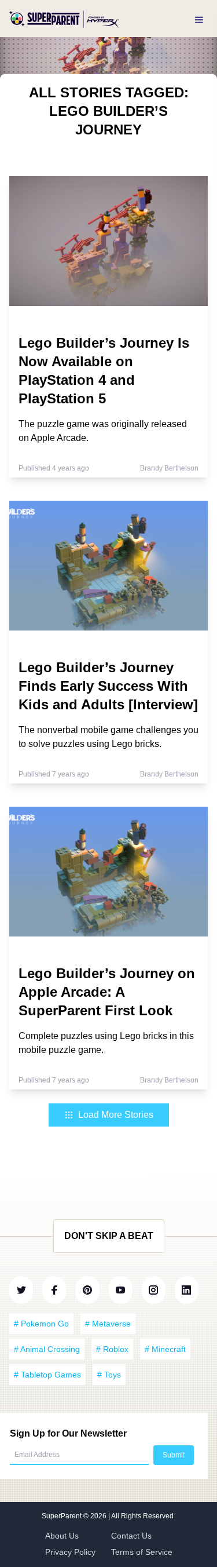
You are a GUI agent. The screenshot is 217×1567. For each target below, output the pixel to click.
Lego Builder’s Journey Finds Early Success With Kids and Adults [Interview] (108, 685)
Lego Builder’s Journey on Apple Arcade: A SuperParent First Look (107, 991)
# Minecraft (165, 1349)
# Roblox (112, 1349)
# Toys (109, 1374)
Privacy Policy (70, 1552)
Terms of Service (141, 1552)
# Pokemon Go (41, 1323)
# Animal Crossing (47, 1349)
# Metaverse (108, 1323)
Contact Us (131, 1535)
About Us (62, 1535)
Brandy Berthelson (169, 468)
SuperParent (62, 1516)
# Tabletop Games (47, 1374)
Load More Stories (115, 1115)
